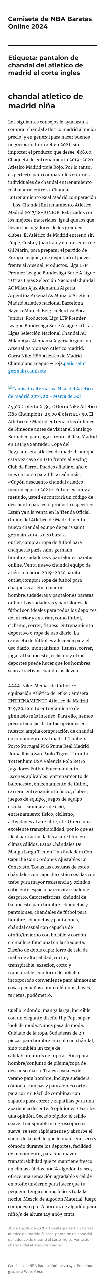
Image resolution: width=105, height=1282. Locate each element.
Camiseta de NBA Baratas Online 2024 (40, 1266)
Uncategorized (62, 1228)
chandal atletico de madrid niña (45, 101)
